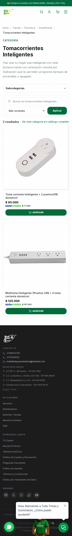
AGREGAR (38, 212)
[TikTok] (29, 495)
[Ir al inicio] (8, 11)
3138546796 (13, 353)
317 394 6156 (38, 380)
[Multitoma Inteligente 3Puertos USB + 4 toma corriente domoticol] (36, 256)
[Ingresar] (49, 12)
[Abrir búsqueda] (41, 12)
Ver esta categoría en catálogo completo (45, 121)
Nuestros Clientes (12, 420)
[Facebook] (6, 495)
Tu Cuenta (8, 440)
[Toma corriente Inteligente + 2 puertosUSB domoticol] (36, 157)
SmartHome (45, 27)
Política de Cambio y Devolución (19, 457)
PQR (5, 426)
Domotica (29, 27)
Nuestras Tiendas (12, 414)
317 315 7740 (35, 371)
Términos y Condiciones (15, 474)
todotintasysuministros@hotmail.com (26, 361)
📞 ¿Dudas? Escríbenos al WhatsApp (36, 3)
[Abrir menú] (65, 11)
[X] (13, 495)
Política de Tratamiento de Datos (20, 479)
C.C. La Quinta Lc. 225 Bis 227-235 (22, 375)
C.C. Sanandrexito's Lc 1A (18, 380)
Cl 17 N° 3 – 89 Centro (16, 371)
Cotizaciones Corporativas (19, 385)
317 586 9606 (48, 375)
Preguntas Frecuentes (14, 463)
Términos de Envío (12, 451)
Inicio (6, 27)
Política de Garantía (13, 468)
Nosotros (7, 403)
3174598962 (13, 357)
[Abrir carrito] (58, 12)
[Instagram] (21, 495)
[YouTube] (37, 495)
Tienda (16, 27)
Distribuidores (10, 409)
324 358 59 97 (41, 385)
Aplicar (57, 110)
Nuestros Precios (12, 446)
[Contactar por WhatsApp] (9, 527)
